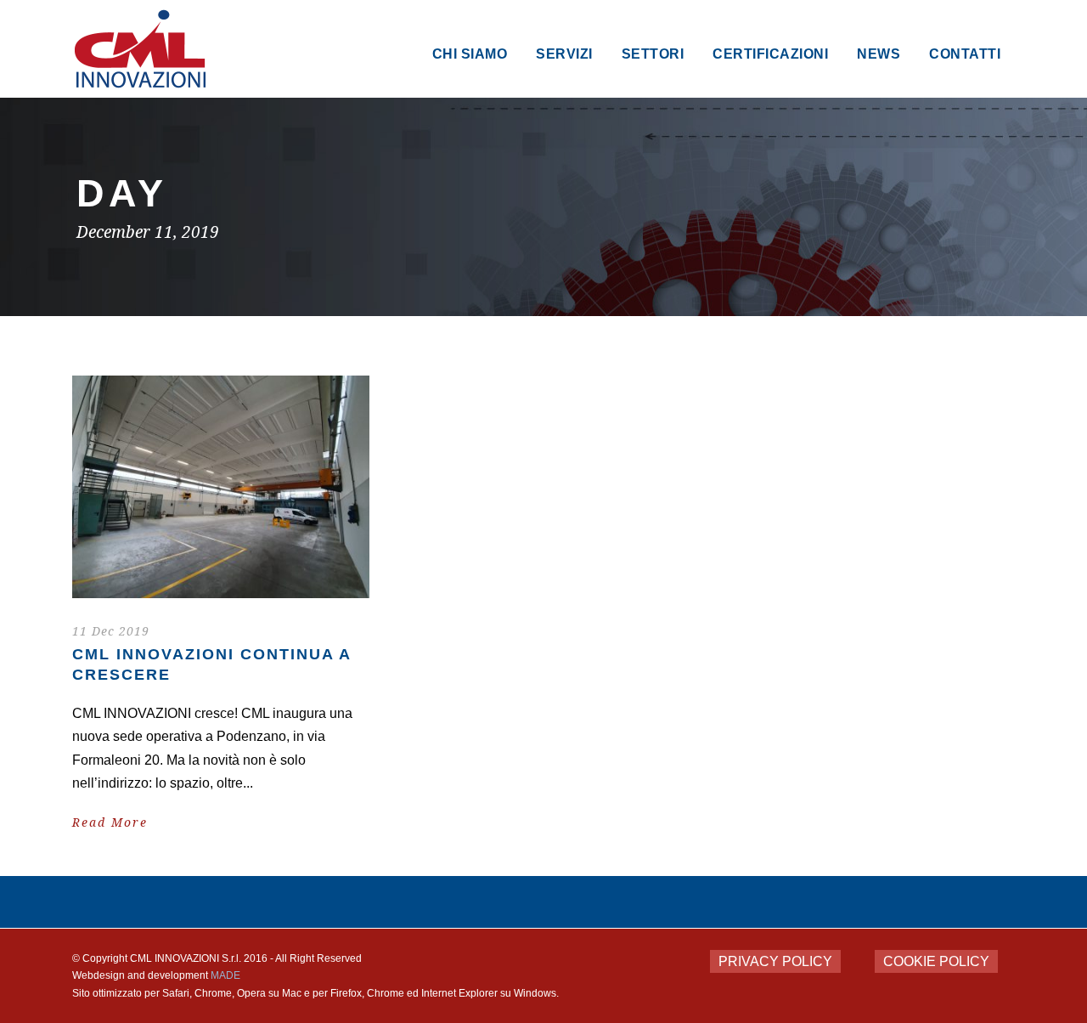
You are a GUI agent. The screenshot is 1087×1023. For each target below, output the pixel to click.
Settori (653, 54)
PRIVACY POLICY (775, 961)
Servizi (564, 54)
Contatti (964, 54)
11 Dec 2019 (110, 631)
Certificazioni (770, 54)
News (878, 54)
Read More (110, 822)
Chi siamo (470, 54)
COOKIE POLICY (936, 961)
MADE (225, 975)
